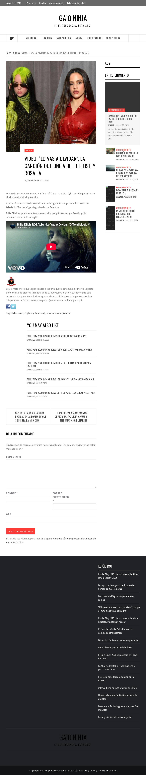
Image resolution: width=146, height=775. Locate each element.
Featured (40, 313)
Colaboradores (56, 3)
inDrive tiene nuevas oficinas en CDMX (117, 687)
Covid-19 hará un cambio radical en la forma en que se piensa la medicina (30, 416)
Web (8, 514)
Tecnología (46, 38)
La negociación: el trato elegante (114, 717)
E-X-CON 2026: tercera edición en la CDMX (116, 678)
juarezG (32, 340)
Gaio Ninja (73, 18)
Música (79, 38)
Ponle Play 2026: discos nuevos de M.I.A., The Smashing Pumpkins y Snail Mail (59, 364)
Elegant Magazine (94, 770)
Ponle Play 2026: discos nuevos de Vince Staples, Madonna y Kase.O (59, 349)
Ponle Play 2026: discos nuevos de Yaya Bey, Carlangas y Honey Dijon (60, 379)
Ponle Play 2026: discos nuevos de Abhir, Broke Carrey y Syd (56, 336)
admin (30, 180)
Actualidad (31, 38)
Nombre (12, 493)
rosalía (66, 313)
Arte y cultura (64, 38)
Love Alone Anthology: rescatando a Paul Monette (118, 708)
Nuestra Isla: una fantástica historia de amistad (117, 697)
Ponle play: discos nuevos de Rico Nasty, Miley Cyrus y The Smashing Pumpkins (71, 416)
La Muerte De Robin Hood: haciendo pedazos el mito (125, 214)
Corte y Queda (113, 38)
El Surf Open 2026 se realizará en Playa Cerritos (117, 656)
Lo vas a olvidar (54, 313)
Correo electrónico (60, 496)
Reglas (42, 3)
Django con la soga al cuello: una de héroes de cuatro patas (122, 119)
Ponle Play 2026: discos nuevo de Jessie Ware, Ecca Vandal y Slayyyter (61, 392)
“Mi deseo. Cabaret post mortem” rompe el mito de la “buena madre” (119, 609)
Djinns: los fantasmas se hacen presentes (118, 640)
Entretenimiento (116, 110)
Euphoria (29, 313)
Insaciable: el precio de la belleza (127, 192)
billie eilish (17, 313)
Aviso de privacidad (76, 3)
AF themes (111, 770)
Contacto (31, 3)
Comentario (13, 457)
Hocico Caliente (94, 38)
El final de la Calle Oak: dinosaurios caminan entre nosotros (127, 173)
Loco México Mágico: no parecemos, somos (127, 154)
